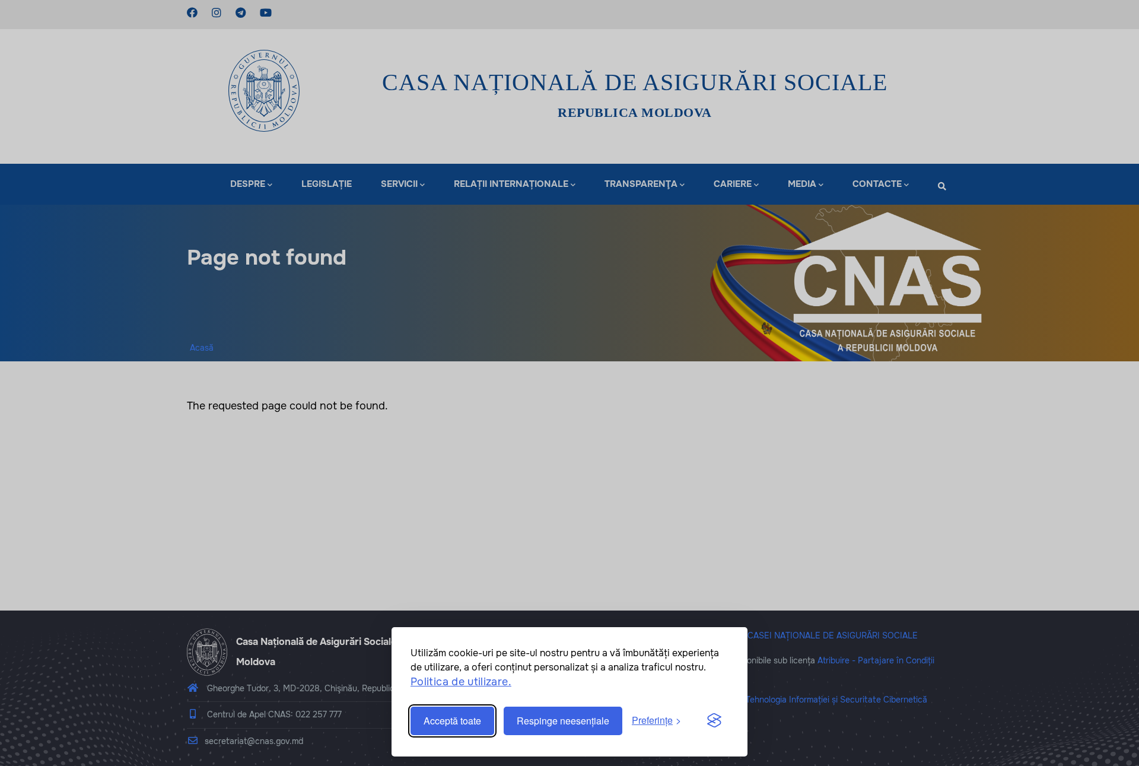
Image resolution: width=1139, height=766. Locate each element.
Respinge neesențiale (563, 720)
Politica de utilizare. (461, 681)
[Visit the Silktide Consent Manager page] (714, 721)
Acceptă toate (452, 720)
